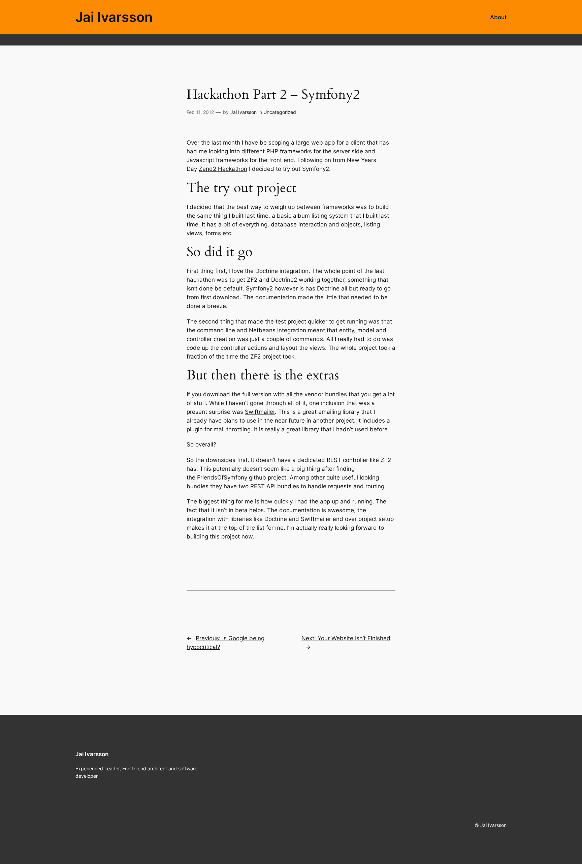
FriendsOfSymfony (222, 477)
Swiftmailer (260, 411)
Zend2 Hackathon (223, 168)
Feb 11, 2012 (200, 112)
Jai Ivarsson (114, 17)
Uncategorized (279, 112)
